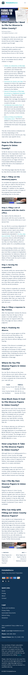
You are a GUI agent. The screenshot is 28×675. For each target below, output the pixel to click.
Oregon (4, 19)
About (3, 596)
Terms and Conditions (8, 608)
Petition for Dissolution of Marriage (14, 65)
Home (3, 591)
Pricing (4, 593)
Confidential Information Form (13, 105)
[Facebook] (3, 581)
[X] (6, 581)
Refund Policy (6, 615)
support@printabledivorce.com (15, 630)
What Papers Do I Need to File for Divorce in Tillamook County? (7, 558)
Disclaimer (5, 618)
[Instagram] (8, 581)
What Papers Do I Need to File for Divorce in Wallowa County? (21, 557)
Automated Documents (9, 613)
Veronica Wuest (6, 31)
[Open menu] (25, 3)
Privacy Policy (6, 610)
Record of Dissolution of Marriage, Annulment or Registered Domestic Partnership (14, 93)
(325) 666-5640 (11, 634)
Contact (4, 598)
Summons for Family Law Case (13, 81)
